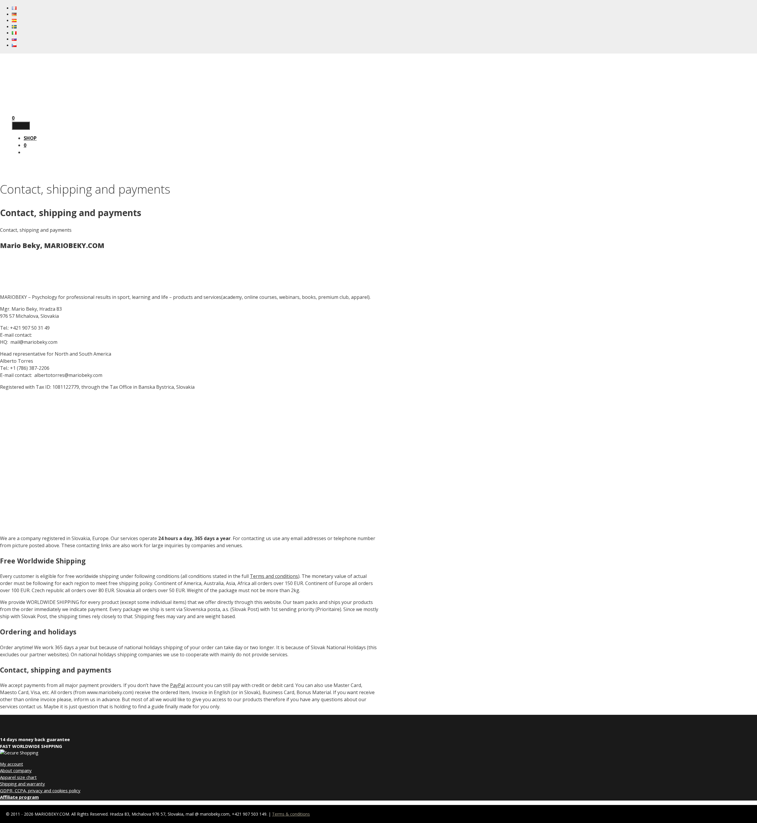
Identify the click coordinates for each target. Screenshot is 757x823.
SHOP (30, 138)
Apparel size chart (18, 777)
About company (16, 770)
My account (11, 764)
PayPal (177, 685)
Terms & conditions (291, 814)
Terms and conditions (274, 576)
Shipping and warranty (22, 784)
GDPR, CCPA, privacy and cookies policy (40, 790)
